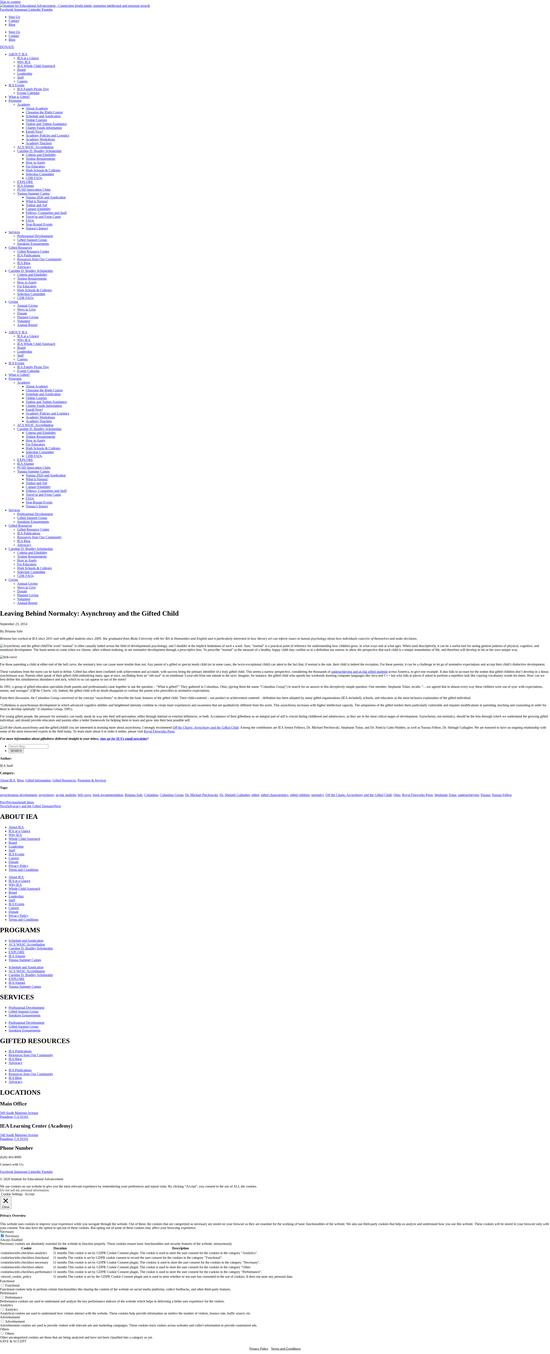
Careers (22, 81)
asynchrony (46, 795)
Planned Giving (27, 317)
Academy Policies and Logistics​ (47, 135)
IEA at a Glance (28, 58)
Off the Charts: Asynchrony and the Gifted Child (358, 795)
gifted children (300, 795)
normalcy (317, 795)
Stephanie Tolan (445, 795)
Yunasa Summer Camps (33, 193)
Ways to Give (26, 309)
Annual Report (27, 325)
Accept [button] (29, 1194)
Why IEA (24, 62)
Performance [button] (8, 1293)
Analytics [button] (6, 1305)
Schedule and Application (43, 116)
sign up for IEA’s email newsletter (123, 738)
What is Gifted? (19, 97)
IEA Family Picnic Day (33, 89)
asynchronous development (18, 795)
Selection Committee (40, 174)
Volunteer (23, 321)
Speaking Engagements (33, 244)
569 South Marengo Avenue (19, 1113)
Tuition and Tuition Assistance (46, 124)
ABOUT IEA (18, 54)
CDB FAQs (34, 178)
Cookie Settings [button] (12, 1194)
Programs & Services (92, 780)
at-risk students (66, 795)
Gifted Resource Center (33, 251)
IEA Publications (28, 255)
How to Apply (35, 162)
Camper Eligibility (38, 209)
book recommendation (108, 795)
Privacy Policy (18, 866)
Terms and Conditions (23, 870)
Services (14, 232)
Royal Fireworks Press (159, 731)
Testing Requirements (40, 158)
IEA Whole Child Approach (36, 66)
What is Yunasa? (37, 201)
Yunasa (485, 795)
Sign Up (14, 17)
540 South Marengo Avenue (19, 1135)
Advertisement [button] (10, 1317)
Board (21, 70)
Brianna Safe (133, 795)
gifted (255, 795)
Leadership (24, 73)
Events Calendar (28, 93)
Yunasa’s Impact (37, 228)
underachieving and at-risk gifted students (359, 671)
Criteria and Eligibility (41, 155)
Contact (14, 21)
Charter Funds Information (44, 128)
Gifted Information (38, 780)
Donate (22, 313)
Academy (23, 104)
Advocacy (24, 267)
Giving (13, 302)
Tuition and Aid (36, 205)
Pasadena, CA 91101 (14, 1117)
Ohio (396, 795)
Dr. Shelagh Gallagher (235, 795)
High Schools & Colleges (43, 170)
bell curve (84, 795)
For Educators (35, 166)
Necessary (12, 1236)
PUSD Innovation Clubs (33, 189)
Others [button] (4, 1329)
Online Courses (36, 120)
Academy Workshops (40, 139)
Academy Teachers (39, 143)
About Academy (37, 108)
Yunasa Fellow (502, 795)
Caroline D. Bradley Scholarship (39, 151)
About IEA (7, 780)
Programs (15, 100)
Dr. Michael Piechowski (201, 795)
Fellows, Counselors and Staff (46, 213)
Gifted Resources (20, 247)
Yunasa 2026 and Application (46, 197)
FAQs (30, 220)
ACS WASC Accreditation (35, 147)
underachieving (468, 795)
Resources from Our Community (39, 259)
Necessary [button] (7, 1231)
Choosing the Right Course (44, 112)
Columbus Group (171, 795)
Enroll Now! (34, 131)
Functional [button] (7, 1281)
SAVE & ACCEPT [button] (13, 1341)
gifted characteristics (274, 795)
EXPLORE (25, 182)
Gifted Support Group (32, 240)
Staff (20, 77)
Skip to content (10, 2)
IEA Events (16, 85)
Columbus (151, 795)
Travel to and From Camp (43, 216)
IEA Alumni (25, 186)
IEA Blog (23, 263)
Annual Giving (27, 305)
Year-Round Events (39, 224)
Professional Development (35, 236)
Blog (12, 24)
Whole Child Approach (24, 839)
